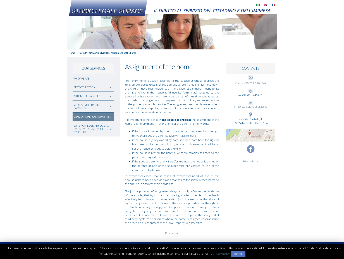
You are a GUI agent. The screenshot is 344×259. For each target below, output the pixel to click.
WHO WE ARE (81, 78)
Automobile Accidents (88, 96)
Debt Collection (84, 87)
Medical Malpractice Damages (87, 106)
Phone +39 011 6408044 (250, 83)
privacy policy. (221, 254)
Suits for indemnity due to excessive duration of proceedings (91, 129)
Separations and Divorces (92, 117)
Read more (172, 233)
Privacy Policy (251, 161)
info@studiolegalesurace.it (250, 106)
